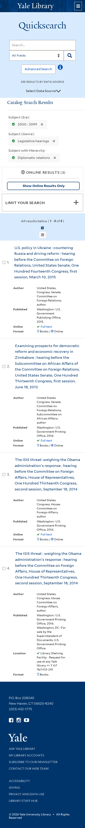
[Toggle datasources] (58, 91)
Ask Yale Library (22, 748)
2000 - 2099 (27, 124)
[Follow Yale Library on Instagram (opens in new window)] (19, 720)
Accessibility (19, 781)
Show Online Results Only (44, 186)
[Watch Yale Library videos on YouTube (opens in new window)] (26, 720)
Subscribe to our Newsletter (33, 762)
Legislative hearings (33, 141)
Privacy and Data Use (26, 794)
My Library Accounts (26, 755)
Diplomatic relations (34, 158)
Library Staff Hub (23, 800)
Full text (46, 326)
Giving (14, 787)
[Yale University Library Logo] (42, 6)
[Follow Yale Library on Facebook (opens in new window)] (11, 720)
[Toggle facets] (76, 202)
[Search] (70, 55)
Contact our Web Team (28, 768)
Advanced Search (38, 69)
